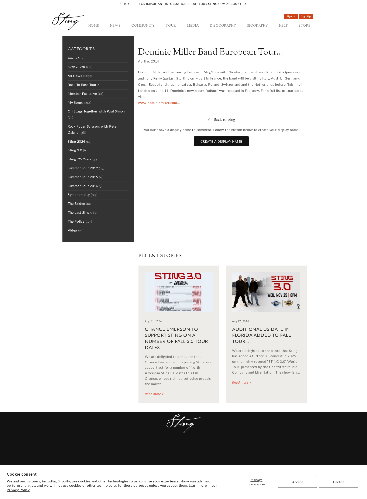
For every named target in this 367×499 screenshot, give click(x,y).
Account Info (247, 448)
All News (80, 76)
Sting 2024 (80, 141)
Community (130, 448)
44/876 (77, 58)
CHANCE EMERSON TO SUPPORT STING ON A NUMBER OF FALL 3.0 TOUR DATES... (176, 338)
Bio (203, 448)
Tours (149, 448)
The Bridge (79, 203)
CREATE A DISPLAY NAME (221, 141)
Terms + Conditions (156, 461)
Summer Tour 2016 (85, 186)
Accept (297, 482)
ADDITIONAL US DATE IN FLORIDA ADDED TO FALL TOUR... (261, 335)
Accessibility (101, 461)
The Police (80, 221)
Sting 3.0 (78, 150)
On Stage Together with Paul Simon (96, 114)
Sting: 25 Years (82, 159)
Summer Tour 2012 (86, 168)
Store (225, 448)
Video (75, 230)
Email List (126, 461)
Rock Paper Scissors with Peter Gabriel (93, 129)
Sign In (292, 17)
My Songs (79, 102)
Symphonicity (82, 194)
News (111, 448)
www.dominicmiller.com (157, 103)
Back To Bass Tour (83, 84)
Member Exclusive (85, 93)
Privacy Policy (18, 490)
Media (164, 448)
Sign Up (307, 17)
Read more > (154, 394)
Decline (338, 482)
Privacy (184, 461)
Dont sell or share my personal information (236, 461)
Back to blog (224, 119)
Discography (185, 448)
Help (213, 448)
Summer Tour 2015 (86, 177)
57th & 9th (80, 67)
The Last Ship (82, 212)
